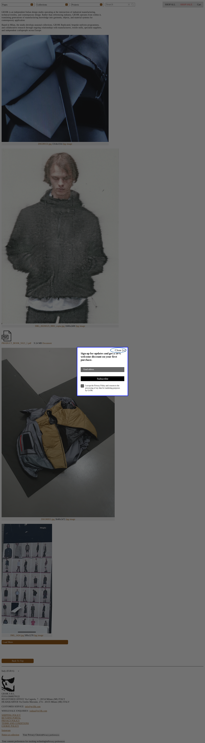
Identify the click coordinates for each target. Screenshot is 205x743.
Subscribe (102, 378)
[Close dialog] (118, 350)
